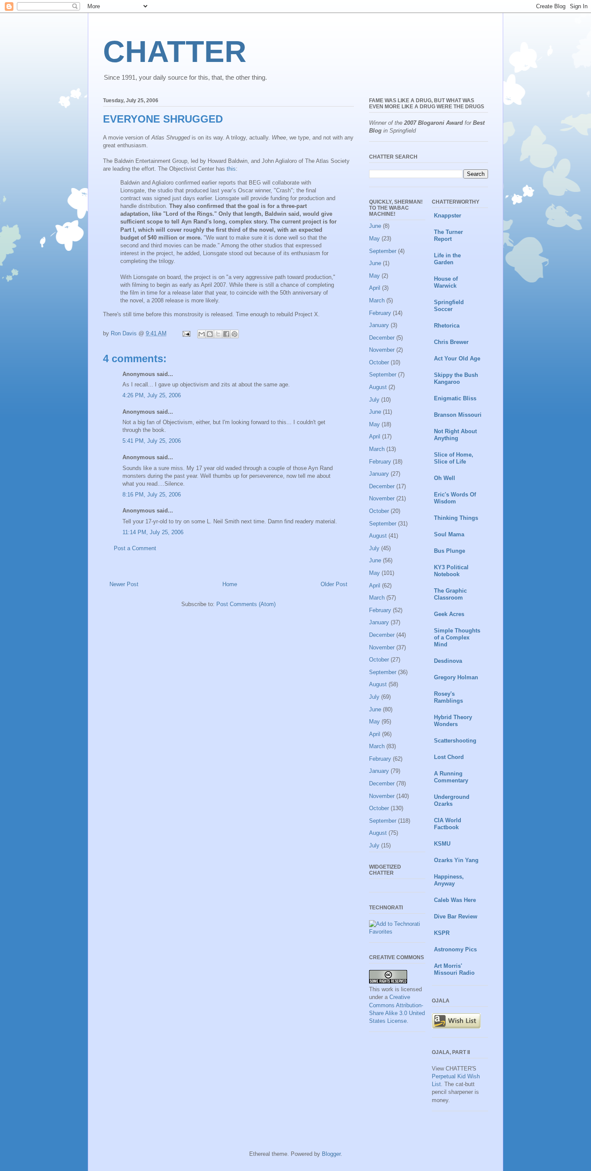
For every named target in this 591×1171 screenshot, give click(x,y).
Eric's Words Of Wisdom (455, 498)
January (379, 325)
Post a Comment (135, 548)
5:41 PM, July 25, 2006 (151, 441)
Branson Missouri (458, 415)
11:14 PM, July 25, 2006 (152, 532)
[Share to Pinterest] (234, 334)
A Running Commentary (451, 777)
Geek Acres (449, 614)
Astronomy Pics (455, 949)
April (374, 288)
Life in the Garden (447, 259)
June (375, 226)
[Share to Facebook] (226, 334)
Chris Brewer (451, 342)
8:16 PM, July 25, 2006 (151, 494)
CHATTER (175, 51)
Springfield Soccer (449, 305)
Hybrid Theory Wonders (453, 720)
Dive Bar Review (455, 916)
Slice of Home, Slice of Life (453, 458)
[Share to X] (218, 334)
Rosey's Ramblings (448, 697)
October (379, 362)
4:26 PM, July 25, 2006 (151, 395)
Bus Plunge (449, 551)
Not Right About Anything (455, 434)
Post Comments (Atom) (246, 604)
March (377, 300)
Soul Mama (449, 534)
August (378, 387)
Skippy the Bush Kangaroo (456, 378)
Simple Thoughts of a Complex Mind (457, 637)
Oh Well (444, 478)
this (231, 168)
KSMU (442, 843)
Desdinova (448, 661)
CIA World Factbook (447, 823)
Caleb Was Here (455, 900)
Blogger (331, 1154)
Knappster (447, 215)
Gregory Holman (456, 677)
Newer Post (123, 584)
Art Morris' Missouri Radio (454, 969)
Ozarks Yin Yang (456, 860)
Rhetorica (446, 325)
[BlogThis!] (210, 334)
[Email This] (201, 334)
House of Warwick (446, 282)
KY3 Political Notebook (451, 570)
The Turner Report (448, 235)
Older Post (334, 584)
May (374, 238)
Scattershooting (455, 740)
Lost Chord (449, 757)
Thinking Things (456, 518)
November (382, 350)
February (380, 313)
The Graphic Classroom (450, 594)
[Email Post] (186, 333)
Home (229, 584)
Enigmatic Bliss (455, 398)
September (382, 251)
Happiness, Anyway (449, 880)
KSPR (442, 933)
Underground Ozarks (451, 800)
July (374, 399)
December (382, 337)
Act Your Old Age (457, 358)
